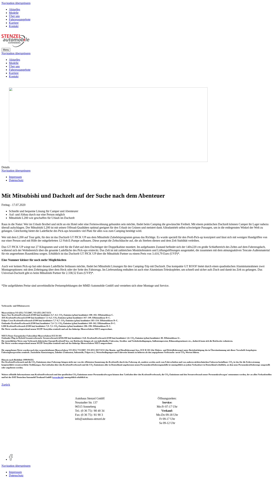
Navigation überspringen (15, 3)
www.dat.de (58, 377)
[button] (5, 50)
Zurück (5, 384)
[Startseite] (15, 46)
